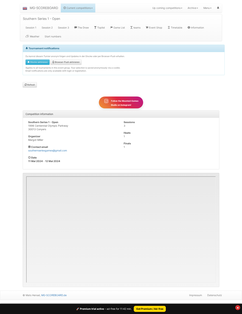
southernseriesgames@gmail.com (47, 150)
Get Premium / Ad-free (149, 308)
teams (136, 27)
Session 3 (63, 27)
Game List (119, 27)
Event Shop (155, 27)
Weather (34, 36)
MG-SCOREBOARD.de (54, 295)
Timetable (176, 27)
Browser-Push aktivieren (67, 62)
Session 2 (47, 27)
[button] (25, 8)
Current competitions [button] (78, 7)
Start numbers (53, 36)
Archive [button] (192, 7)
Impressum (195, 295)
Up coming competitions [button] (166, 7)
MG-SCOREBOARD (44, 8)
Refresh (31, 84)
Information (197, 27)
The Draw (83, 27)
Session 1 (31, 27)
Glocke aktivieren (39, 62)
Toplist (101, 27)
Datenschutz (214, 295)
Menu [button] (206, 7)
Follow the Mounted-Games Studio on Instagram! (124, 103)
